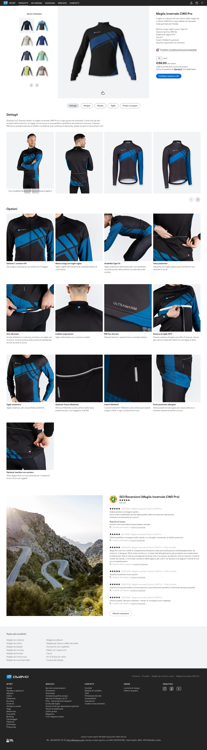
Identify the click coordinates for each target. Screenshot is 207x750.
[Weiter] (198, 199)
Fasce (49, 653)
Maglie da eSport (54, 640)
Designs (86, 106)
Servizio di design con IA (56, 698)
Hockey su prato (13, 706)
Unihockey (11, 724)
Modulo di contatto (93, 691)
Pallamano (11, 698)
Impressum (90, 701)
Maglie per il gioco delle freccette (62, 643)
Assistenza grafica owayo (57, 696)
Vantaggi (50, 3)
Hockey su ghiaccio (15, 691)
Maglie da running (15, 650)
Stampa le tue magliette (57, 647)
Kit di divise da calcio (56, 657)
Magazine (50, 714)
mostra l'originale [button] (138, 527)
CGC (87, 693)
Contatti (74, 3)
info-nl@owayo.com (75, 740)
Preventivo (50, 691)
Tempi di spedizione (54, 709)
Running (10, 701)
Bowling (10, 717)
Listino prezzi (51, 711)
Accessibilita (90, 698)
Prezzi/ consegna (130, 106)
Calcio (9, 696)
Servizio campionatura (55, 688)
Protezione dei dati (93, 696)
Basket (9, 688)
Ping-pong (11, 727)
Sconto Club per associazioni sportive (62, 706)
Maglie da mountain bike (18, 660)
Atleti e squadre (131, 691)
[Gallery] (34, 48)
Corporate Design (55, 660)
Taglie (113, 106)
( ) (185, 69)
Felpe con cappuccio (56, 650)
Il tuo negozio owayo (55, 717)
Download (50, 693)
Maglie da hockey (14, 653)
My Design (36, 3)
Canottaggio (11, 719)
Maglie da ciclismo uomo (163, 676)
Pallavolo (10, 722)
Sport (12, 3)
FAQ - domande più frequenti (59, 701)
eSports (9, 693)
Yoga (8, 709)
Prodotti (23, 3)
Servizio (62, 3)
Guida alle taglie (53, 704)
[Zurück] (191, 199)
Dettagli (73, 106)
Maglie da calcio (14, 643)
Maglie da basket (14, 647)
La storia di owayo (132, 688)
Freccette (10, 714)
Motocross (11, 711)
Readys (100, 106)
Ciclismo (136, 676)
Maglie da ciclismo (15, 640)
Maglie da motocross (16, 657)
